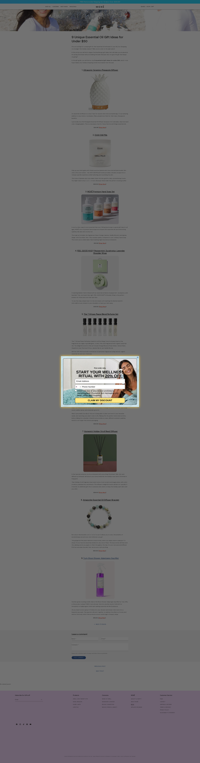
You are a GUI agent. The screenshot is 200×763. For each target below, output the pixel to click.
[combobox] (78, 387)
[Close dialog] (137, 357)
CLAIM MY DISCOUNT (100, 400)
